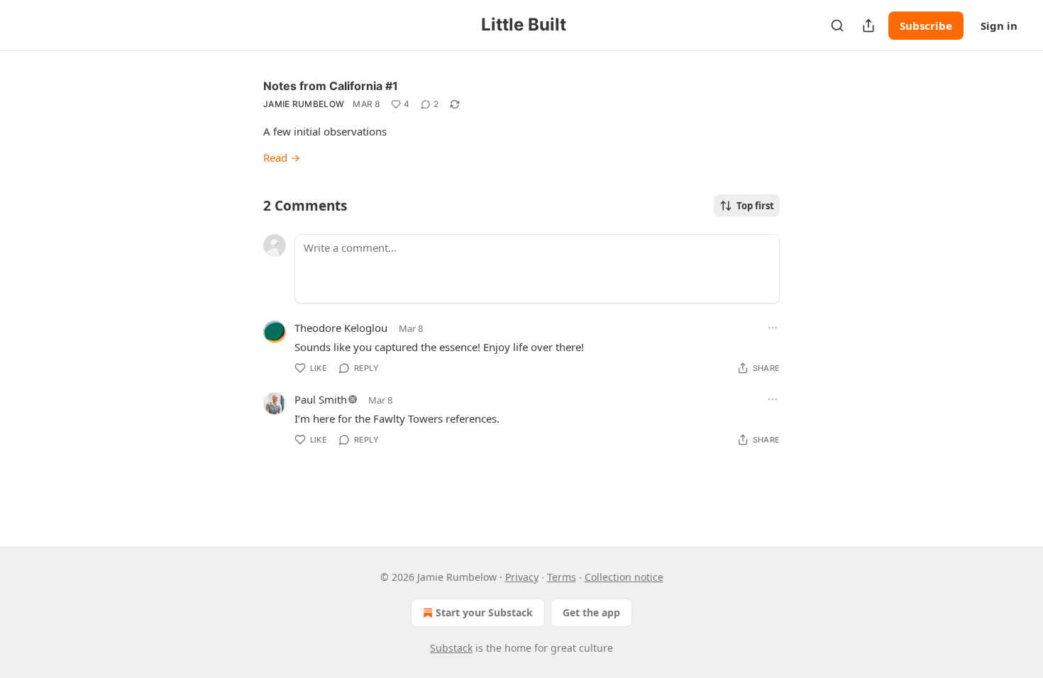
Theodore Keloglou (340, 328)
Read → (281, 157)
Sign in (999, 25)
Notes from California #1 (330, 86)
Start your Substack (484, 612)
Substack (451, 648)
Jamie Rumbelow (303, 104)
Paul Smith (320, 399)
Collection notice (624, 577)
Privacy (522, 577)
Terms (561, 577)
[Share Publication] (868, 25)
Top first (755, 205)
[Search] (837, 25)
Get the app (591, 612)
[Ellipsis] (772, 327)
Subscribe (926, 25)
